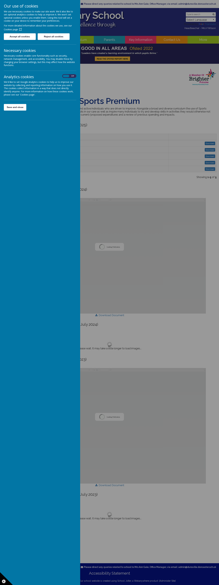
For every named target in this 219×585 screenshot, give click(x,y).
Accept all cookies (20, 36)
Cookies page (11, 29)
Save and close (15, 107)
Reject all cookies (53, 36)
